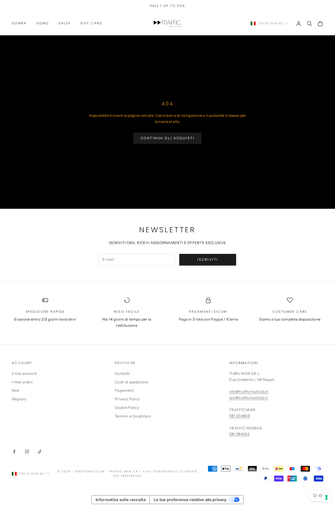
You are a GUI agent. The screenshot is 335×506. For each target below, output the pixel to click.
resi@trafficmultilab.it (248, 397)
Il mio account (24, 373)
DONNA (19, 23)
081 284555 (239, 434)
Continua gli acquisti (168, 138)
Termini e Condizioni (133, 416)
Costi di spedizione (131, 382)
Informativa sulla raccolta (121, 499)
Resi (15, 390)
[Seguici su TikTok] (39, 451)
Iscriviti (207, 259)
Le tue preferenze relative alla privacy (190, 499)
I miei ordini (22, 382)
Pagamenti (124, 390)
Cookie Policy (127, 407)
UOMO (42, 23)
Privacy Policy (127, 399)
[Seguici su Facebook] (14, 451)
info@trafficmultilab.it (248, 391)
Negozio (19, 399)
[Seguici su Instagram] (27, 451)
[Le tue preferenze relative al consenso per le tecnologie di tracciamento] (326, 497)
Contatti (122, 373)
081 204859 (239, 416)
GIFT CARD (91, 23)
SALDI (64, 23)
